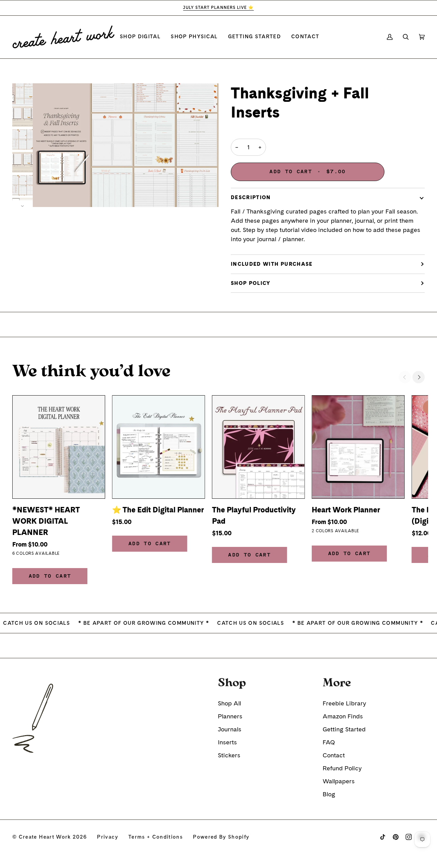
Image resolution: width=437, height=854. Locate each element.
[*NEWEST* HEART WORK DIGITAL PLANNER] (59, 447)
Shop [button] (232, 682)
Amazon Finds (343, 716)
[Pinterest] (396, 837)
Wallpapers (339, 781)
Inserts (227, 742)
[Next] (418, 377)
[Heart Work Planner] (358, 447)
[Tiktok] (383, 837)
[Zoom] (125, 145)
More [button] (337, 682)
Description (251, 197)
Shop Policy (251, 283)
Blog (329, 794)
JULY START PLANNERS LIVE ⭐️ (218, 7)
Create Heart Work (45, 837)
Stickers (229, 755)
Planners (230, 716)
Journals (229, 729)
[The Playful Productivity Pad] (258, 447)
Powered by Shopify (221, 837)
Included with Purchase (272, 264)
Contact (334, 755)
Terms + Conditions (155, 837)
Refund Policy (342, 768)
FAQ (329, 742)
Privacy (107, 837)
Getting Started (344, 729)
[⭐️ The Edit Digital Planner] (158, 447)
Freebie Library (344, 703)
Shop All (229, 703)
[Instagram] (409, 837)
